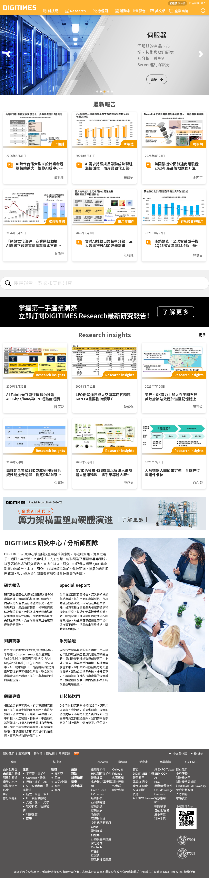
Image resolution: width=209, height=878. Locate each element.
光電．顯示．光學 (37, 802)
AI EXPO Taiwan (143, 798)
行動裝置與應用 (101, 839)
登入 (203, 3)
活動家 (125, 10)
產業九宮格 (10, 781)
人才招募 (182, 794)
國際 (57, 785)
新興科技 (96, 798)
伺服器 (95, 835)
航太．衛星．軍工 (37, 794)
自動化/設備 (161, 810)
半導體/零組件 (163, 785)
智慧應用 (138, 777)
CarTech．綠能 (36, 777)
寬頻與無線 (98, 818)
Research (78, 10)
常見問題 (64, 753)
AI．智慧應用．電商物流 (36, 788)
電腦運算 (96, 831)
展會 (6, 790)
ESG (157, 781)
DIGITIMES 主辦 (143, 773)
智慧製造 (96, 806)
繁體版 (173, 3)
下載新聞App (184, 806)
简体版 (181, 3)
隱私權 (50, 753)
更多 (154, 79)
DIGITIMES (191, 762)
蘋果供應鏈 (10, 777)
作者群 (116, 785)
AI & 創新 (139, 790)
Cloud (95, 826)
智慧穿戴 (96, 843)
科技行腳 (118, 781)
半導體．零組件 (36, 773)
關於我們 (8, 753)
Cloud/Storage (163, 790)
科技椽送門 (10, 785)
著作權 (38, 753)
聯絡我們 (182, 798)
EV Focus (97, 794)
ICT (156, 802)
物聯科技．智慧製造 (36, 808)
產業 (26, 769)
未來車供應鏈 (11, 773)
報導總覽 (77, 777)
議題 (74, 769)
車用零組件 (98, 769)
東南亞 (58, 773)
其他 (136, 794)
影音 (140, 10)
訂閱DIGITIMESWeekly (191, 785)
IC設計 (95, 851)
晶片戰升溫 (10, 769)
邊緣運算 (96, 777)
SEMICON (161, 773)
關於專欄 (118, 790)
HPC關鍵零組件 (101, 773)
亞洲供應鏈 (98, 802)
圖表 (29, 818)
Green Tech (98, 790)
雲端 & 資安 (140, 781)
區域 (54, 769)
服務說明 (24, 753)
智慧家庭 (96, 810)
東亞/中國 (60, 781)
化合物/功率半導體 (101, 783)
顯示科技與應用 (101, 859)
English (198, 753)
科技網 (53, 10)
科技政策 (32, 814)
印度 (57, 777)
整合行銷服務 (184, 790)
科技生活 (160, 818)
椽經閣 (103, 10)
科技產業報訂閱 (186, 781)
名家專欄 (118, 777)
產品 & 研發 (140, 785)
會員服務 (182, 773)
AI (155, 777)
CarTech (96, 847)
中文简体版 (180, 753)
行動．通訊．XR (36, 781)
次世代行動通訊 (101, 822)
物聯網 (95, 814)
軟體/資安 (160, 806)
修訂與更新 (10, 798)
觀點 (74, 773)
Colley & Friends (117, 771)
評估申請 (194, 3)
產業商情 (181, 10)
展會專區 (77, 785)
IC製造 (95, 855)
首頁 (13, 762)
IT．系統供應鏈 (36, 798)
